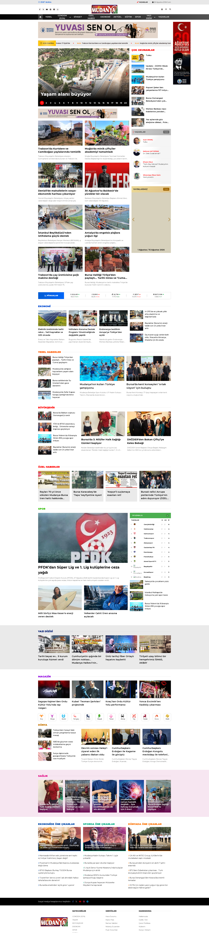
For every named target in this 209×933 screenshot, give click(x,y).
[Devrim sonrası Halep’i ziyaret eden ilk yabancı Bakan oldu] (95, 737)
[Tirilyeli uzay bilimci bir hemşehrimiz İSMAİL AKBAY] (155, 644)
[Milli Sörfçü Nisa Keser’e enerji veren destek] (60, 597)
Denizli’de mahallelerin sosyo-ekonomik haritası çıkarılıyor (149, 43)
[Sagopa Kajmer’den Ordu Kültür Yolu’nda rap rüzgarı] (54, 689)
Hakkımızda (143, 916)
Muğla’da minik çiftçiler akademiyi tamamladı (95, 43)
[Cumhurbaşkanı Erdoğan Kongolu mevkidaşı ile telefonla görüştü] (156, 737)
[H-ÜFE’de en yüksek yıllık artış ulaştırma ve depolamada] (136, 319)
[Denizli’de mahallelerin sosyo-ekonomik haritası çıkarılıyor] (60, 175)
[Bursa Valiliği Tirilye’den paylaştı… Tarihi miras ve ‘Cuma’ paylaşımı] (107, 259)
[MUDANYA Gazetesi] (105, 12)
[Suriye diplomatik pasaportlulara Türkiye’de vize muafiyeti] (44, 760)
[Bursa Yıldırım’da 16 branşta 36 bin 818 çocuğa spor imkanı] (44, 442)
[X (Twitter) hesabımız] (43, 9)
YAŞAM (75, 920)
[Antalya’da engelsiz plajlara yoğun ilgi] (107, 217)
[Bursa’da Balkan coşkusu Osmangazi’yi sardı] (44, 420)
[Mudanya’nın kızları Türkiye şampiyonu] (137, 83)
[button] (41, 17)
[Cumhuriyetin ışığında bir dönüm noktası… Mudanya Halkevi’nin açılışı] (87, 644)
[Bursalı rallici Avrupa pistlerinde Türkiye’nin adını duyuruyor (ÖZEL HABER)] (155, 480)
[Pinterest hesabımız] (50, 9)
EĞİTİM (128, 17)
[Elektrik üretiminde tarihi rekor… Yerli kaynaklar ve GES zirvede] (52, 318)
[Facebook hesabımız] (39, 9)
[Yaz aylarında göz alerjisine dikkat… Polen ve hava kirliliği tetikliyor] (137, 126)
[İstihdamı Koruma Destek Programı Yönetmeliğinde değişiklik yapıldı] (83, 318)
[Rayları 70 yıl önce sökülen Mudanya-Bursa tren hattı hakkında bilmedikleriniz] (54, 480)
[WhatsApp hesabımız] (57, 9)
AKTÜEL (118, 17)
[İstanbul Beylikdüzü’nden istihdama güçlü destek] (60, 217)
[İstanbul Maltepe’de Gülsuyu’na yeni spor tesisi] (136, 599)
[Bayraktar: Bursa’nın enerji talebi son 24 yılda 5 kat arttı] (136, 330)
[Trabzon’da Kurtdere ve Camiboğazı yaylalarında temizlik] (60, 133)
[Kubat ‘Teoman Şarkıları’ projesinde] (87, 689)
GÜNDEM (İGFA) (62, 16)
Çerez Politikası (144, 923)
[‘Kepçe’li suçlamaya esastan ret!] (121, 480)
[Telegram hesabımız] (54, 9)
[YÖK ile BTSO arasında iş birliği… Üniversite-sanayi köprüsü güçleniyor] (44, 431)
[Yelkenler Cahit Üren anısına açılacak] (106, 597)
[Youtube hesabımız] (46, 9)
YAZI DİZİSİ (149, 16)
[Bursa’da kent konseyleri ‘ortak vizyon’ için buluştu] (148, 368)
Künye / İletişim (145, 930)
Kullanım (142, 927)
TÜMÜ (166, 132)
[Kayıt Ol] (162, 9)
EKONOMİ (105, 17)
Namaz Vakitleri (111, 923)
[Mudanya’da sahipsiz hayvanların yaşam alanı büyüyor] (44, 376)
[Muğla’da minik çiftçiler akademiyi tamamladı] (107, 133)
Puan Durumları (112, 930)
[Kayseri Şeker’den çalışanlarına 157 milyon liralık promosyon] (137, 94)
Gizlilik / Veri (143, 920)
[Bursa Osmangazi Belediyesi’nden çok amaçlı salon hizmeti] (137, 105)
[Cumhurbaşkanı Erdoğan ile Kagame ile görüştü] (126, 737)
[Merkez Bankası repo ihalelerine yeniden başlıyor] (137, 115)
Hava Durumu (111, 916)
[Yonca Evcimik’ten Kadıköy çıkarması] (155, 689)
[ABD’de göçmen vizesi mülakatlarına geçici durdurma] (44, 749)
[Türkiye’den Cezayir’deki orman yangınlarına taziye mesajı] (44, 737)
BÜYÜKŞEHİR (77, 923)
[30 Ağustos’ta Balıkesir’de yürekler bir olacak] (107, 175)
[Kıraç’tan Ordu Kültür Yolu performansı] (121, 689)
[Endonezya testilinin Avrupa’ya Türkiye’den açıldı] (113, 318)
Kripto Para (110, 920)
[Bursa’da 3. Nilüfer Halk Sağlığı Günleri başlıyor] (103, 424)
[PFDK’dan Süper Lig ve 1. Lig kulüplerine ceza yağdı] (83, 538)
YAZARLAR (163, 17)
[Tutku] (137, 62)
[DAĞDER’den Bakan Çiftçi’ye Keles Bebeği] (149, 424)
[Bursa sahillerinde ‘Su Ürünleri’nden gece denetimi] (44, 387)
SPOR (138, 17)
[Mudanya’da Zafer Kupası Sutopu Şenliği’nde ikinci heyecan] (44, 399)
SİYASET (78, 17)
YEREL (48, 17)
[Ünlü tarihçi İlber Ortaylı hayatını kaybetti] (121, 644)
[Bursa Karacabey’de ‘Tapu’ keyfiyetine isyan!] (87, 480)
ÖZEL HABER (91, 16)
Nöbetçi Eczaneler (113, 927)
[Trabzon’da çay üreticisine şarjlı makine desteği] (60, 259)
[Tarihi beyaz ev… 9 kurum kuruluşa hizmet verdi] (54, 644)
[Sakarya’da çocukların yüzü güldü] (136, 588)
